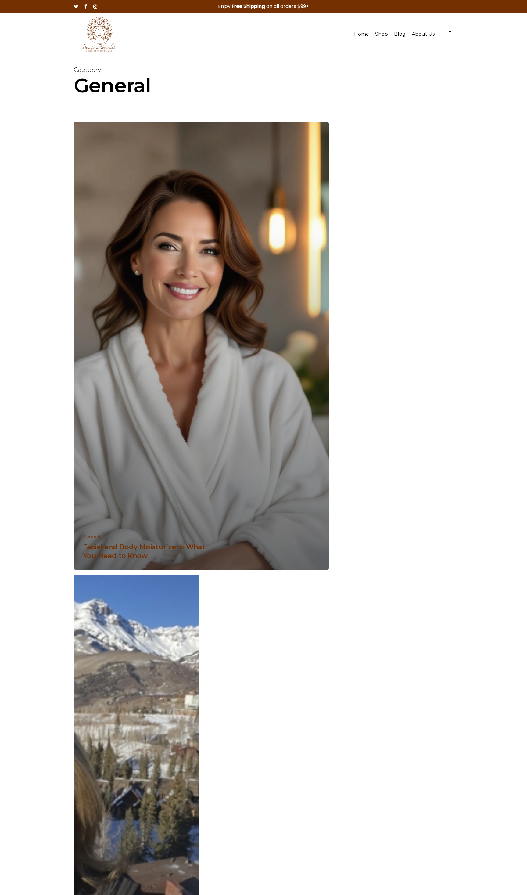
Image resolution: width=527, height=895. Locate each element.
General (91, 537)
